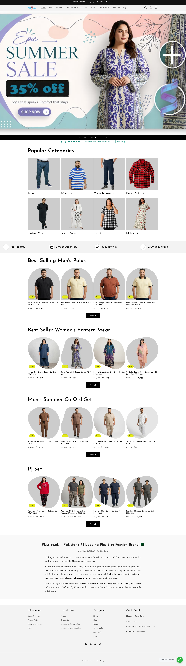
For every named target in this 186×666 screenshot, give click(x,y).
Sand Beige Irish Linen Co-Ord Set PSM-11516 (107, 443)
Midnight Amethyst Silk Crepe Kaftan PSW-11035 (109, 373)
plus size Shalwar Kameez (101, 570)
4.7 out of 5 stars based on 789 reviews (98, 141)
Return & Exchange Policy (70, 624)
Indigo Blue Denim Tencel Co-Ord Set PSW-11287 (43, 373)
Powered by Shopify (98, 661)
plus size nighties (82, 578)
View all (93, 315)
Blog (95, 636)
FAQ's (30, 628)
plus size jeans (68, 574)
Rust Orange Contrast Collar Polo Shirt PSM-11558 (107, 304)
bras (133, 583)
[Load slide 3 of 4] (92, 137)
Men (95, 620)
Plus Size (89, 661)
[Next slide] (101, 137)
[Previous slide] (79, 137)
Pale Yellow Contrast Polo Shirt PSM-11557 (76, 304)
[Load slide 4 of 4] (95, 137)
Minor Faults (98, 628)
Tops (96, 233)
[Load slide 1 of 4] (85, 137)
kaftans (103, 583)
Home (95, 616)
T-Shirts (65, 193)
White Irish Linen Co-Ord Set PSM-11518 (141, 443)
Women (96, 624)
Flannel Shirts (134, 193)
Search (63, 616)
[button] (51, 7)
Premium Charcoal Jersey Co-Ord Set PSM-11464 (141, 512)
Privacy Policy (33, 620)
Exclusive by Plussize (72, 587)
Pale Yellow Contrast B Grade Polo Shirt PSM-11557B (140, 304)
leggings (112, 583)
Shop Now (93, 72)
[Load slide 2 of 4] (88, 137)
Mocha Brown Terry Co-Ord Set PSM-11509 (43, 443)
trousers (82, 583)
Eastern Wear (35, 233)
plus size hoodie (128, 570)
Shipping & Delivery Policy (71, 628)
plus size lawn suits (118, 574)
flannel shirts (123, 583)
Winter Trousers (102, 193)
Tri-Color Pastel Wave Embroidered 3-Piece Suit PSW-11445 (142, 373)
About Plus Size (34, 616)
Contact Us (65, 620)
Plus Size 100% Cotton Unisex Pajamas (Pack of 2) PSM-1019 (73, 512)
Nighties (131, 233)
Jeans (31, 193)
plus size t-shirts (66, 583)
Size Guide (97, 632)
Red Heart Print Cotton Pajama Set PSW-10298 (43, 512)
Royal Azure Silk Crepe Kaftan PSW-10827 (76, 373)
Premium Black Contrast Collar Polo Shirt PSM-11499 (43, 304)
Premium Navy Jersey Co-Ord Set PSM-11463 (107, 512)
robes (138, 583)
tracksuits (94, 583)
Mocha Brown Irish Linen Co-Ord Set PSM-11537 (76, 443)
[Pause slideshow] (106, 137)
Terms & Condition (35, 624)
